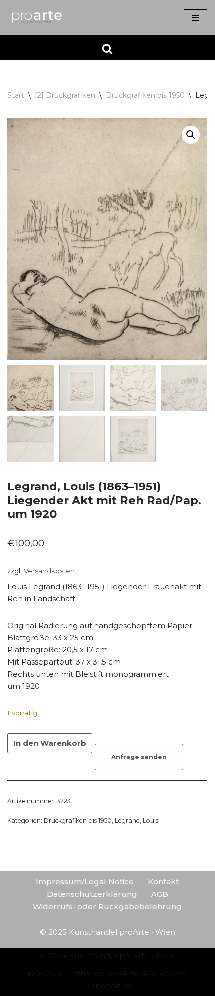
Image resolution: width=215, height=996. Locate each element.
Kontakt (163, 881)
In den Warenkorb (50, 743)
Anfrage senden (139, 757)
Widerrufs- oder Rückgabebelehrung (107, 906)
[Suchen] (107, 48)
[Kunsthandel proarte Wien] (38, 17)
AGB (160, 894)
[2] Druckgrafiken (65, 95)
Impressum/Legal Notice (85, 881)
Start (16, 95)
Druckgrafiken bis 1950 (145, 95)
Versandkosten (49, 571)
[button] (191, 135)
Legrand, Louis (136, 820)
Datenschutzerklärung (92, 894)
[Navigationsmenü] (196, 17)
